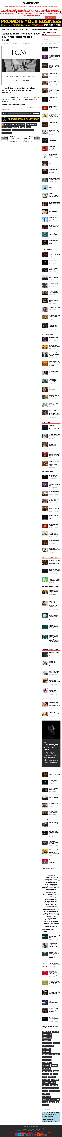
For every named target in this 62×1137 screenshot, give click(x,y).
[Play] (3, 113)
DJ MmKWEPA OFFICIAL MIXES (50, 699)
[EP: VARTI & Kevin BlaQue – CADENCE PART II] (45, 302)
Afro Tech (56, 1043)
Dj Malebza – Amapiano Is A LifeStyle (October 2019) (53, 663)
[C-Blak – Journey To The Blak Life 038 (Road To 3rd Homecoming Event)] (45, 853)
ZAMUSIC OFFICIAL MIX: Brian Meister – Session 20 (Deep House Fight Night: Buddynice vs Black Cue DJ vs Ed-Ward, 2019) (54, 639)
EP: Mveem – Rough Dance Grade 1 (54, 284)
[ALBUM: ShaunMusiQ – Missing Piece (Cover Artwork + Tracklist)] (45, 456)
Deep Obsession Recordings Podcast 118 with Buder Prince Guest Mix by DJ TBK (54, 973)
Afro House (55, 1031)
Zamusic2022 (51, 875)
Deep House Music (47, 1071)
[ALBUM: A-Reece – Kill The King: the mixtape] (45, 181)
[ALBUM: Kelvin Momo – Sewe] (45, 189)
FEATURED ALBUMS (47, 472)
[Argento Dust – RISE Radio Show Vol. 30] (45, 1004)
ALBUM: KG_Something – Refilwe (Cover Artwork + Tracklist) (54, 445)
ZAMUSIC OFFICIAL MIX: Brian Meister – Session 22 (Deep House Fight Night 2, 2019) (54, 616)
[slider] (37, 113)
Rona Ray (30, 130)
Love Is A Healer (17, 130)
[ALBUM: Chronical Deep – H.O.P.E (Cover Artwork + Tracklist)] (45, 428)
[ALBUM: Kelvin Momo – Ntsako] (45, 157)
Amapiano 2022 (46, 1048)
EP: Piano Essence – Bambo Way (54, 269)
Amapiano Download (51, 882)
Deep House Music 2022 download (51, 925)
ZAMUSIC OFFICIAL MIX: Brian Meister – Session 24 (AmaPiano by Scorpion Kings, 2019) (54, 593)
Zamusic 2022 (51, 874)
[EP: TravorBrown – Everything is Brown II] (45, 256)
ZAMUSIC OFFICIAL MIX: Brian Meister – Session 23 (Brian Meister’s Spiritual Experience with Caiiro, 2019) (54, 605)
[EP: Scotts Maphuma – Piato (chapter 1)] (45, 84)
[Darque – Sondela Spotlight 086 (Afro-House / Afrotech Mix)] (45, 825)
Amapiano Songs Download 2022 (51, 881)
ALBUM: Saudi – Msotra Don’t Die (53, 210)
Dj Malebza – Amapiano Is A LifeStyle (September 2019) (54, 681)
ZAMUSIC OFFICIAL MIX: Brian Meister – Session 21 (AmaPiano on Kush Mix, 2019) (54, 627)
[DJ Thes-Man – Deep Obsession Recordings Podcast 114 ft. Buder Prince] (45, 984)
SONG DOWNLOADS (19, 29)
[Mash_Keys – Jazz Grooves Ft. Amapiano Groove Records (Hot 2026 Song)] (45, 67)
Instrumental (6, 130)
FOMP (28, 127)
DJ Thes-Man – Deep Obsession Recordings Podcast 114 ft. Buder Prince (54, 983)
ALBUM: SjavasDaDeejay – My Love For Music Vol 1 (54, 195)
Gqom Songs (46, 1082)
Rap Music (45, 1102)
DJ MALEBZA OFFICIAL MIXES (50, 649)
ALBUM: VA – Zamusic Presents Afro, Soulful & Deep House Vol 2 (54, 571)
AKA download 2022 (51, 889)
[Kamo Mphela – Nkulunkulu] (45, 391)
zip (57, 1102)
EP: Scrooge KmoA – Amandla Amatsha (54, 276)
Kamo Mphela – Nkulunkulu (53, 388)
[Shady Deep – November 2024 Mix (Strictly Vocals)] (45, 844)
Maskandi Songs (47, 1099)
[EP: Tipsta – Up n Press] (45, 310)
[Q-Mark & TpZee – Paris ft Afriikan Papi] (45, 348)
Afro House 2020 (47, 1037)
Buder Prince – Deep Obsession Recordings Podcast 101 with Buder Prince (54, 993)
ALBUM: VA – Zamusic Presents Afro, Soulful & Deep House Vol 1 (54, 579)
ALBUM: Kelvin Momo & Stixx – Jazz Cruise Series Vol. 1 (54, 171)
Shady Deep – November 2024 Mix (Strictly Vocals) (54, 842)
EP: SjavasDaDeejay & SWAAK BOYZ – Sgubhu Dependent (54, 115)
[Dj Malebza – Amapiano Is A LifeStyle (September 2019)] (45, 682)
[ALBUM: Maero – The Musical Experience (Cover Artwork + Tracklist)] (45, 464)
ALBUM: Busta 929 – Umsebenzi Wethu (54, 226)
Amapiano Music (47, 1057)
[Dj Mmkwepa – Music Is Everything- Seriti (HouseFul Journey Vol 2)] (45, 705)
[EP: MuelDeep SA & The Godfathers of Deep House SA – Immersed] (45, 327)
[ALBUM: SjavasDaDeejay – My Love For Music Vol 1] (45, 196)
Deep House (54, 1065)
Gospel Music (51, 1076)
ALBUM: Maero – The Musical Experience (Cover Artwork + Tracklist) (54, 463)
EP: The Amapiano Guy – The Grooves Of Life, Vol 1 (54, 56)
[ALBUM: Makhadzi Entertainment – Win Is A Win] (45, 133)
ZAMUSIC (17, 43)
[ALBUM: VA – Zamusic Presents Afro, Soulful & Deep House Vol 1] (45, 581)
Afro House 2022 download (51, 921)
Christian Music (47, 1060)
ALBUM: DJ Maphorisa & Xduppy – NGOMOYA (54, 147)
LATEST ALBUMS (47, 249)
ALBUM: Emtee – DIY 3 (54, 162)
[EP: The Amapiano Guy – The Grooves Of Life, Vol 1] (45, 58)
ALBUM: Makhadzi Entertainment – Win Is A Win (54, 132)
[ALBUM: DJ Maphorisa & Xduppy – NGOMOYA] (45, 150)
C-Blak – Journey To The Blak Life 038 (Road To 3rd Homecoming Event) (54, 851)
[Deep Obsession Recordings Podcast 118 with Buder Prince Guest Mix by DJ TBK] (45, 974)
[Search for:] (51, 39)
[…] (44, 764)
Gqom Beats (55, 1079)
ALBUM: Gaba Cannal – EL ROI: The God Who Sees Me (54, 99)
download (15, 127)
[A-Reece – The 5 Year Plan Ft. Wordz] (45, 398)
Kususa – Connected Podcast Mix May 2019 (54, 964)
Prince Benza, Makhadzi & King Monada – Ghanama (54, 380)
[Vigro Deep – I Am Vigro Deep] (45, 340)
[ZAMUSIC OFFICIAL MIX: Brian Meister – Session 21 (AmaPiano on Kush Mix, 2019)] (45, 628)
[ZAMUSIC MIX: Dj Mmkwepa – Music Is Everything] (45, 715)
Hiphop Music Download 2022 (51, 909)
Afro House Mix (20, 124)
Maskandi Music (47, 1096)
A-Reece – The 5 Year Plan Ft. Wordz (54, 396)
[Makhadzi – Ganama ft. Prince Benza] (45, 374)
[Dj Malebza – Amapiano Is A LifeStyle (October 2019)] (45, 664)
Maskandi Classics (54, 1091)
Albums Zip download (51, 926)
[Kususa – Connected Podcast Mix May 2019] (45, 966)
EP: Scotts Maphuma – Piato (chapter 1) (54, 82)
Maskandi (45, 1091)
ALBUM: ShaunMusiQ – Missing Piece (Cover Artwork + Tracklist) (54, 454)
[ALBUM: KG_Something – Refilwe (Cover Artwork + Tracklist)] (45, 446)
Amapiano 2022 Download (51, 879)
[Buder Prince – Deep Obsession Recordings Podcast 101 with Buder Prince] (45, 994)
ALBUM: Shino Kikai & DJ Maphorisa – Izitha (54, 203)
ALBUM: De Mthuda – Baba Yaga (54, 218)
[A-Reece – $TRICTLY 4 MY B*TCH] (45, 406)
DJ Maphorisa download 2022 (51, 908)
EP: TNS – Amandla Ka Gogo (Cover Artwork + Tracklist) (54, 436)
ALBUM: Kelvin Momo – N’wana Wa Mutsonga (54, 74)
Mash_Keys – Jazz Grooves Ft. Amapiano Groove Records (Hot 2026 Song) (54, 65)
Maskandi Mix (46, 1093)
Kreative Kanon (43, 1130)
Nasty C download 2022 (51, 886)
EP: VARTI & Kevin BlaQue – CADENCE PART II (53, 300)
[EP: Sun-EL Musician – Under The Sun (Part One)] (45, 92)
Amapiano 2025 (46, 1054)
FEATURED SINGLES (47, 334)
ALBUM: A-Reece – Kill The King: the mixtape (54, 179)
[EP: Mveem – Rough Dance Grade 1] (45, 286)
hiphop (53, 1082)
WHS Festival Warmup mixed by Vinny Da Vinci (54, 936)
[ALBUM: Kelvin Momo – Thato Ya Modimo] (45, 126)
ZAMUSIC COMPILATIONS (49, 557)
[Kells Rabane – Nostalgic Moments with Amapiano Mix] (45, 1020)
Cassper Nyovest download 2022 (51, 887)
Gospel (44, 1076)
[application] (21, 113)
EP (50, 1074)
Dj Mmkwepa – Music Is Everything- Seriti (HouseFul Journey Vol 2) (54, 704)
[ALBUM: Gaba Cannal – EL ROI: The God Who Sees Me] (45, 101)
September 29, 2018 (7, 43)
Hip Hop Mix (45, 1085)
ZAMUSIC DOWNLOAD (7, 29)
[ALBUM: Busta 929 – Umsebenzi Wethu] (45, 228)
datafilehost (6, 127)
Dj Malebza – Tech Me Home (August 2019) (54, 672)
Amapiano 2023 (46, 1051)
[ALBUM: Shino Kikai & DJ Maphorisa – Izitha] (45, 205)
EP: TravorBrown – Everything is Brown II (54, 253)
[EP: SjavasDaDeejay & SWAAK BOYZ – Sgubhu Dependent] (45, 117)
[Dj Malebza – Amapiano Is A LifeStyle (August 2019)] (45, 692)
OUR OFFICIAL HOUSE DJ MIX (50, 587)
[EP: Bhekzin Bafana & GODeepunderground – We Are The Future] (45, 318)
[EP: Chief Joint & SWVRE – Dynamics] (45, 294)
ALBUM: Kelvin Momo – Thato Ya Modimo (54, 123)
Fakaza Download (51, 904)
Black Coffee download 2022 (51, 903)
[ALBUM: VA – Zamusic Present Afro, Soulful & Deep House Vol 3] (45, 563)
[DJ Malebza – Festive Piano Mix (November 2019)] (45, 655)
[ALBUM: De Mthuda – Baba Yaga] (45, 220)
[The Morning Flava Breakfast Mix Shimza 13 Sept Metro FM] (45, 946)
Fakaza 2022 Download (51, 906)
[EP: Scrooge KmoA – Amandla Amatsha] (45, 279)
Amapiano (50, 1045)
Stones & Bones (7, 133)
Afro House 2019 (47, 1034)
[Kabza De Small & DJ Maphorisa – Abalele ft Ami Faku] (45, 356)
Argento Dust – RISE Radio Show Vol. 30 (54, 1001)
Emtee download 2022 (51, 899)
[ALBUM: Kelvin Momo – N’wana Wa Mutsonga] (45, 77)
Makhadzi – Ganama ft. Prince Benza (54, 372)
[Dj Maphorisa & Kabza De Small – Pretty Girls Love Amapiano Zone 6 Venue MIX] (45, 364)
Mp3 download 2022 (51, 891)
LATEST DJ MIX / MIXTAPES (50, 819)
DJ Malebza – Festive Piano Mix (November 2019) (54, 654)
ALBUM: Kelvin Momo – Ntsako (54, 155)
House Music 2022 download (51, 923)
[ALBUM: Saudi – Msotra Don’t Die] (45, 213)
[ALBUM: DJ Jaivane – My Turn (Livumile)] (45, 236)
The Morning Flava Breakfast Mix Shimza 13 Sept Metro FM (54, 945)
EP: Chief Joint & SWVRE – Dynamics (53, 292)
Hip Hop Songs (46, 1088)
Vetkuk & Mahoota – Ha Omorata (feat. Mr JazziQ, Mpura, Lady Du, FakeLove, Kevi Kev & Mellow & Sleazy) (54, 413)
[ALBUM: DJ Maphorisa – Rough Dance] (45, 142)
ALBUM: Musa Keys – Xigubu (54, 107)
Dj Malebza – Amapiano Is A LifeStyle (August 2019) (53, 690)
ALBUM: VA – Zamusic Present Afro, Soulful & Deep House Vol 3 (54, 562)
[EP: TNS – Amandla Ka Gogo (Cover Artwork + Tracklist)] (45, 437)
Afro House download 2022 (51, 911)
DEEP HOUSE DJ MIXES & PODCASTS (49, 930)
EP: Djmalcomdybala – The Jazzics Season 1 (54, 261)
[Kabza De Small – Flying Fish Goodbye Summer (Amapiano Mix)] (45, 834)
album (44, 1045)
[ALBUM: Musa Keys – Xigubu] (45, 109)
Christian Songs (47, 1062)
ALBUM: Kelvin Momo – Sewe (54, 186)
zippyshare (45, 1105)
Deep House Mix (46, 1068)
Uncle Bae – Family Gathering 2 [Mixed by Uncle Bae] (54, 1010)
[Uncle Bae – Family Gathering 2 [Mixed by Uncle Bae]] (45, 1011)
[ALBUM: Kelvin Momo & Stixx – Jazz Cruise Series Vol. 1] (45, 172)
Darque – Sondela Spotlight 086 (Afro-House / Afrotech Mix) (54, 824)
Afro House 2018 (9, 124)
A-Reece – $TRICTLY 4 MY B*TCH (54, 403)
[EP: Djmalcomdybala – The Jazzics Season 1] (45, 263)
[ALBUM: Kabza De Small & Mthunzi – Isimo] (45, 243)
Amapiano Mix (55, 1054)
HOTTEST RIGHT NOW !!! (49, 44)
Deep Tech (56, 1071)
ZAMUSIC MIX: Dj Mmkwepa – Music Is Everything (54, 714)
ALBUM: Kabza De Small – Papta (53, 48)
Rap (58, 1099)
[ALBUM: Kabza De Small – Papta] (45, 50)
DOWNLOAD (29, 29)
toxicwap (52, 1102)
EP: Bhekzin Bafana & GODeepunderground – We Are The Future (54, 317)
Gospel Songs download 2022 (51, 913)
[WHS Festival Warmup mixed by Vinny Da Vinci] (45, 938)
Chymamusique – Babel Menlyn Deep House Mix (54, 861)
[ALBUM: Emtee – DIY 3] (45, 165)
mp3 (24, 130)
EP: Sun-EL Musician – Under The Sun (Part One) (54, 90)
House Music (55, 1088)
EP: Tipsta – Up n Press (54, 307)
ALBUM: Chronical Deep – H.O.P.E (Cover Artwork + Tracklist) (54, 427)
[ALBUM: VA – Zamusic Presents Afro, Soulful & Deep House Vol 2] (45, 572)
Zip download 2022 (51, 892)
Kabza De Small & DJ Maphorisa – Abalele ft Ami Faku (54, 354)
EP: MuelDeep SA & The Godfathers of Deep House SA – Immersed (54, 325)
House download (51, 918)
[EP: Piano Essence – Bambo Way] (45, 271)
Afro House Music (31, 124)
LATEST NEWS (46, 422)
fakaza (22, 127)
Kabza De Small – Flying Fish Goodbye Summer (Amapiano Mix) (54, 833)
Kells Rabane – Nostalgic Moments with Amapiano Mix (54, 1019)
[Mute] (34, 113)
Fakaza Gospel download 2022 (51, 914)
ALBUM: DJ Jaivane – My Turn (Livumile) (54, 233)
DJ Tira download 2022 (51, 901)
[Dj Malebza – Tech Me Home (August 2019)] (45, 674)
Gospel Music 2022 (51, 916)
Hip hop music (54, 1085)
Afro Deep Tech (46, 1031)
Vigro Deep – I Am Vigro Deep (53, 338)
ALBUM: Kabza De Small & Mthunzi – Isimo (53, 242)
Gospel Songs (46, 1079)
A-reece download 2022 (51, 884)
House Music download (51, 920)
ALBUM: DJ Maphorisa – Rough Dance (54, 139)
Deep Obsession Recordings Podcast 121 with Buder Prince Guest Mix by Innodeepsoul (54, 955)
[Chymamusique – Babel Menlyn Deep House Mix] (45, 863)
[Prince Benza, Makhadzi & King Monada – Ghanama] (45, 382)
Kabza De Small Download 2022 (51, 877)
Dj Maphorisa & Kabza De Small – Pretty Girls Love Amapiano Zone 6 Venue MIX (54, 363)
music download (51, 897)
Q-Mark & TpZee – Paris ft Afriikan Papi (54, 346)
